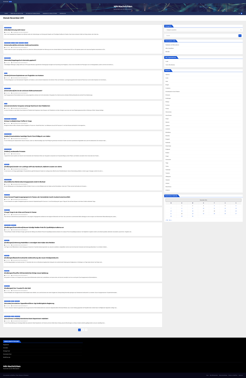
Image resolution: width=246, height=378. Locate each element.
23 (192, 213)
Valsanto (168, 179)
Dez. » (170, 220)
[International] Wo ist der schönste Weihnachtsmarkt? (23, 91)
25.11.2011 (7, 214)
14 (171, 211)
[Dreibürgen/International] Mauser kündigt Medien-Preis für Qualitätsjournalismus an (34, 227)
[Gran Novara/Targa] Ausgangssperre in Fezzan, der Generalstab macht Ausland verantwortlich (37, 197)
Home (6, 13)
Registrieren (6, 344)
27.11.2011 (7, 153)
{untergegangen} (8, 27)
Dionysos (168, 95)
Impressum (63, 13)
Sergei (167, 156)
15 (181, 211)
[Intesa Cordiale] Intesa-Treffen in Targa (18, 121)
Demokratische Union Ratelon (173, 91)
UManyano (168, 176)
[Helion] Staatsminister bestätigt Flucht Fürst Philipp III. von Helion (27, 136)
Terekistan (168, 169)
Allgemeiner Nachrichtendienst (20, 32)
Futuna (167, 108)
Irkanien (167, 122)
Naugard (168, 139)
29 (181, 216)
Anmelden (5, 347)
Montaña (168, 135)
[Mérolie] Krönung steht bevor (14, 30)
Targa (167, 162)
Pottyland (168, 149)
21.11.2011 (7, 290)
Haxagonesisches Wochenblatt (20, 47)
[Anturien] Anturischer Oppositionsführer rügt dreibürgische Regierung (29, 303)
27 (236, 213)
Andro (6, 73)
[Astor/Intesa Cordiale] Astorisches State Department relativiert (26, 318)
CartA (167, 61)
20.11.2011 (7, 321)
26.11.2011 (7, 199)
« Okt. (167, 220)
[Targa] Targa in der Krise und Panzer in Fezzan (20, 212)
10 (203, 208)
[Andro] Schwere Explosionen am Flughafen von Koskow (24, 75)
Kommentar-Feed (7, 354)
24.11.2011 (7, 245)
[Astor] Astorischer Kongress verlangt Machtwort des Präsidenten (27, 106)
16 (192, 211)
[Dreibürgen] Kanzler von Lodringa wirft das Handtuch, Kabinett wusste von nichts (33, 167)
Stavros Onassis (16, 153)
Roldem (167, 152)
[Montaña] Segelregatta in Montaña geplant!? (20, 60)
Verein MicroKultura (170, 64)
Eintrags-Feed (6, 351)
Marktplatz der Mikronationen (172, 44)
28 (171, 216)
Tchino (167, 166)
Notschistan (168, 145)
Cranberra (168, 88)
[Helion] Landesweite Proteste (14, 151)
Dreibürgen (7, 164)
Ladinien (168, 125)
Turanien (168, 173)
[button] (239, 13)
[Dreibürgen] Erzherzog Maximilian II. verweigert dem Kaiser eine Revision (29, 242)
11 (214, 208)
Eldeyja (167, 101)
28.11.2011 (7, 138)
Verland (167, 183)
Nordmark (168, 142)
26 (225, 213)
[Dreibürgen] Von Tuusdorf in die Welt (17, 288)
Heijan (167, 118)
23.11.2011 (7, 260)
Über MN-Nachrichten (17, 13)
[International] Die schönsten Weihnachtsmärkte (21, 45)
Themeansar (26, 375)
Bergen (167, 84)
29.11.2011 (7, 93)
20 (236, 211)
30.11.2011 (7, 32)
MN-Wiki (168, 51)
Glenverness (168, 112)
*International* (7, 88)
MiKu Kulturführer (170, 48)
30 (192, 216)
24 (203, 213)
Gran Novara (13, 118)
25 (214, 213)
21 (171, 213)
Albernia (168, 74)
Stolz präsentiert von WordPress (9, 375)
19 (225, 211)
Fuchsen (168, 105)
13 (236, 208)
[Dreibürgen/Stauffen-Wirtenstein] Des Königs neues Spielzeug (26, 273)
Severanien (168, 159)
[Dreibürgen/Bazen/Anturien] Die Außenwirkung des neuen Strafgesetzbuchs (31, 258)
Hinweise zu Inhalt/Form (50, 13)
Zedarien (168, 190)
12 (225, 208)
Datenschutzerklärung (33, 13)
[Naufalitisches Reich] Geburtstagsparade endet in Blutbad (24, 182)
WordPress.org (6, 357)
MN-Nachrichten (123, 6)
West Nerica (168, 186)
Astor (6, 103)
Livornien (168, 129)
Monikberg (168, 132)
